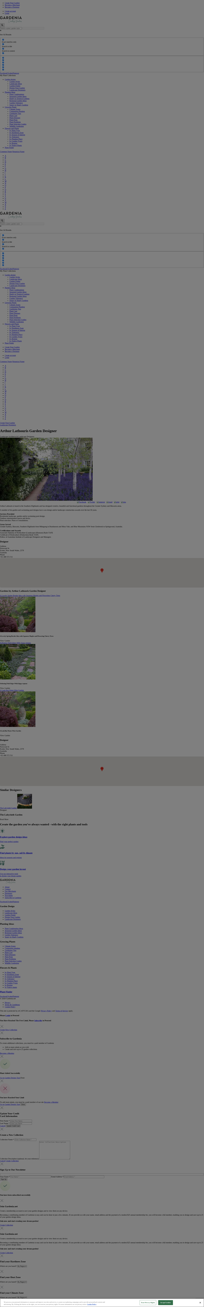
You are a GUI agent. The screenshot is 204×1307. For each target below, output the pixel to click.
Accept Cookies (165, 1302)
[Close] (200, 1302)
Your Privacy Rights (148, 1302)
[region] (102, 1303)
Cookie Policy (91, 1304)
